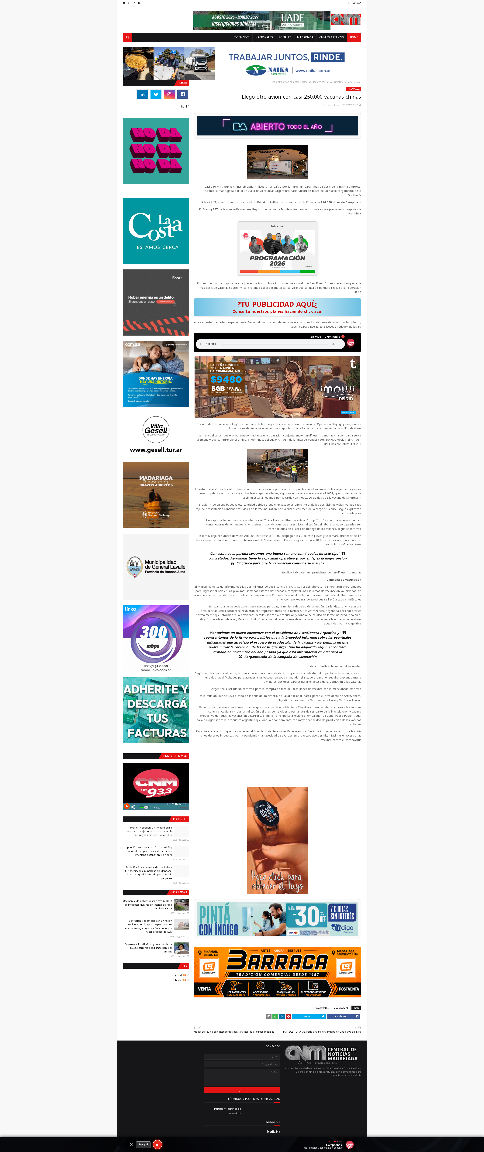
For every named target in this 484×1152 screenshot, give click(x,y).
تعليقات (178, 980)
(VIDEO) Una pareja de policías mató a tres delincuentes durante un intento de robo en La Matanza (147, 905)
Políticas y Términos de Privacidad (227, 1111)
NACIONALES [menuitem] (264, 37)
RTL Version (354, 3)
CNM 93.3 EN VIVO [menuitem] (331, 37)
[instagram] (134, 3)
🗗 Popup (143, 1144)
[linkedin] (142, 94)
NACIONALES (336, 82)
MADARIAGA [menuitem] (305, 37)
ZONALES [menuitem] (285, 37)
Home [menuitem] (354, 37)
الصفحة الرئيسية (353, 82)
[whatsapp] (129, 3)
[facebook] (139, 3)
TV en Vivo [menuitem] (242, 37)
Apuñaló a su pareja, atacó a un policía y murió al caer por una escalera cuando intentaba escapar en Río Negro (149, 851)
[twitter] (124, 3)
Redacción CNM (350, 105)
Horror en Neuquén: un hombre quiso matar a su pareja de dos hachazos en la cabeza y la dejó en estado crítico (148, 831)
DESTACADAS (341, 1008)
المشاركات (177, 975)
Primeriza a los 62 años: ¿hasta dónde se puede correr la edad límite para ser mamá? (148, 948)
